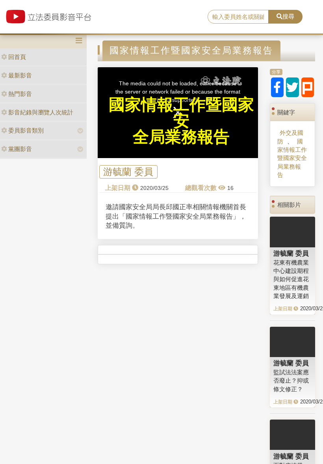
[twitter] (292, 87)
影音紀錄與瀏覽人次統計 (40, 112)
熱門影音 (20, 93)
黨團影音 (20, 148)
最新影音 (20, 75)
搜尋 (288, 16)
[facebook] (277, 87)
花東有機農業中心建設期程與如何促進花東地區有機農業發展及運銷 (291, 279)
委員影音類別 (26, 130)
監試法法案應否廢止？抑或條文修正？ (291, 380)
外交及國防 (290, 136)
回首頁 (17, 56)
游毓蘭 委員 (128, 172)
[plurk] (307, 87)
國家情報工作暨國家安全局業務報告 (292, 158)
